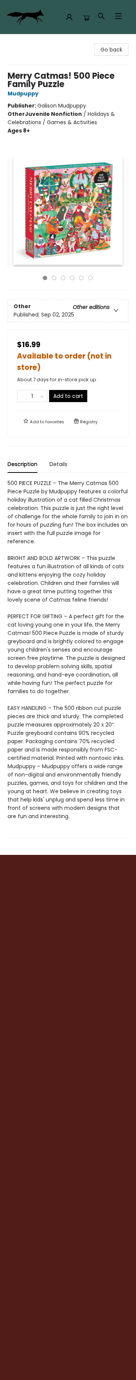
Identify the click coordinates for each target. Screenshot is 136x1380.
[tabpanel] (68, 658)
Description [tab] (22, 464)
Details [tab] (58, 464)
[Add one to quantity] (42, 396)
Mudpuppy (23, 93)
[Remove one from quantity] (22, 396)
